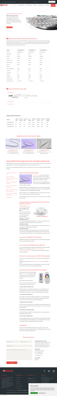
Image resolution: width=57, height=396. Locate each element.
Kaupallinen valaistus (41, 5)
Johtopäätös (9, 197)
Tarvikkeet (34, 5)
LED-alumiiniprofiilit (21, 5)
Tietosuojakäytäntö (24, 390)
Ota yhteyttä (53, 5)
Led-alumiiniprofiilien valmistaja (20, 392)
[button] (23, 2)
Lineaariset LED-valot (29, 5)
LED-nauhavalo (14, 5)
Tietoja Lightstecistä (18, 377)
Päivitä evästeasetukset (3, 395)
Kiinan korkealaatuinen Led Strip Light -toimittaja (12, 392)
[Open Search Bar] (56, 5)
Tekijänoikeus (20, 390)
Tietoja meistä (47, 5)
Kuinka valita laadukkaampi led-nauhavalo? (32, 380)
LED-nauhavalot (18, 379)
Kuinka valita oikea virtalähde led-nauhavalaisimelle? (31, 378)
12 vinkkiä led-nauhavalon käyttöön (32, 381)
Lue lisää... (7, 387)
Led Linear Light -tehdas (25, 392)
